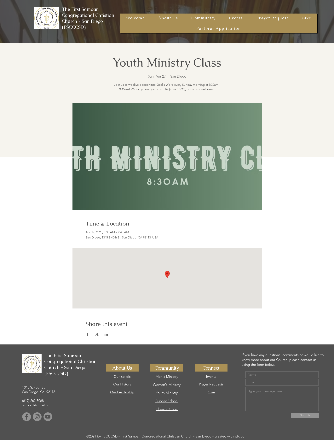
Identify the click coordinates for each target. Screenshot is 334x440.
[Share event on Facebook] (87, 334)
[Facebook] (26, 416)
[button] (168, 18)
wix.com (241, 436)
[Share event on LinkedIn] (106, 334)
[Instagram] (37, 416)
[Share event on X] (97, 334)
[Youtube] (47, 416)
